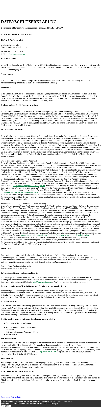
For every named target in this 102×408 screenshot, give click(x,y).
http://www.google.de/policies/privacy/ (76, 235)
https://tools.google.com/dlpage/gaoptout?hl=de (19, 192)
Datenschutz (16, 397)
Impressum (5, 397)
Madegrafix (8, 395)
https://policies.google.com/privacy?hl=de (29, 186)
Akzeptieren (6, 406)
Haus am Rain (19, 395)
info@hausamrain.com (16, 54)
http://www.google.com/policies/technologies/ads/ (40, 235)
